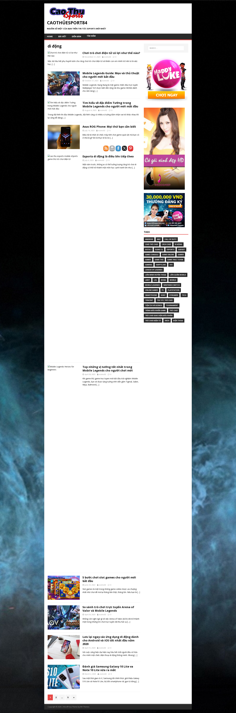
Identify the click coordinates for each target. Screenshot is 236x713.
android (149, 239)
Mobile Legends (152, 285)
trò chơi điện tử (153, 320)
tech (184, 295)
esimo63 (107, 57)
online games (151, 290)
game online (168, 254)
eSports (170, 249)
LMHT (147, 280)
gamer (181, 254)
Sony (163, 295)
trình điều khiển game (155, 310)
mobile (173, 280)
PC (163, 290)
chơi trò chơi (151, 244)
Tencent (149, 300)
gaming (148, 265)
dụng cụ (159, 249)
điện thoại (178, 320)
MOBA (163, 280)
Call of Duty (170, 239)
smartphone (151, 295)
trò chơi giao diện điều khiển (158, 315)
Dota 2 (148, 249)
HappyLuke (161, 265)
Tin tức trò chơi (165, 300)
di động (178, 244)
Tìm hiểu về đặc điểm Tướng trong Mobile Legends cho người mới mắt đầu (110, 104)
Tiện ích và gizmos (153, 305)
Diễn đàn (76, 36)
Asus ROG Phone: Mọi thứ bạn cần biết (109, 126)
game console (151, 254)
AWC (159, 239)
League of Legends (153, 270)
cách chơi (166, 244)
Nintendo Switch (171, 285)
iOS (171, 265)
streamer (173, 295)
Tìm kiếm (91, 36)
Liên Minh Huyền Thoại (155, 275)
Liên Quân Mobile (178, 275)
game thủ (159, 259)
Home (50, 36)
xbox (167, 320)
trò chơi (173, 310)
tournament (172, 305)
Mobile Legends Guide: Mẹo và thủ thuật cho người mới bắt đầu (110, 75)
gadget (181, 249)
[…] (53, 64)
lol (155, 280)
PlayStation (173, 290)
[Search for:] (166, 48)
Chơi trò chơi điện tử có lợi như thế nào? (111, 53)
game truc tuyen (175, 259)
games (148, 259)
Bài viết (62, 36)
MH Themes (84, 707)
